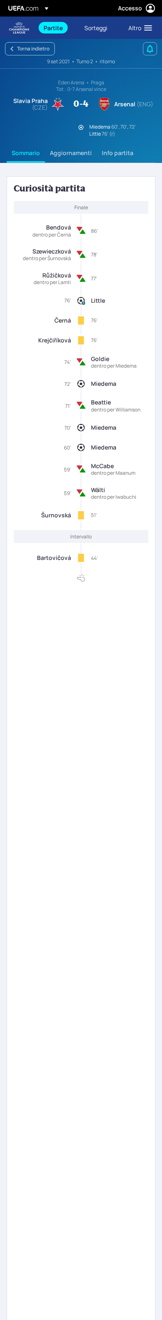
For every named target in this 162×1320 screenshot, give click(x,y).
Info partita (117, 153)
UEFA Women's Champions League (19, 27)
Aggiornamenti (71, 153)
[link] (53, 28)
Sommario (26, 153)
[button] (138, 28)
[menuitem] (57, 28)
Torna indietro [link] (33, 48)
